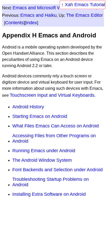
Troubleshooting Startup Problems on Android (50, 182)
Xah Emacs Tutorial (85, 4)
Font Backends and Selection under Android (57, 169)
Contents (14, 22)
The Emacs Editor (84, 15)
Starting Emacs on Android (39, 116)
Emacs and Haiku (38, 15)
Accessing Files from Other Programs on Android (54, 138)
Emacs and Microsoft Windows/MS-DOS (54, 7)
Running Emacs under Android (43, 150)
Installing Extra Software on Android (49, 194)
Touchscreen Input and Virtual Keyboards (52, 95)
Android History (28, 106)
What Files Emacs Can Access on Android (55, 125)
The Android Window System (42, 160)
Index (31, 22)
